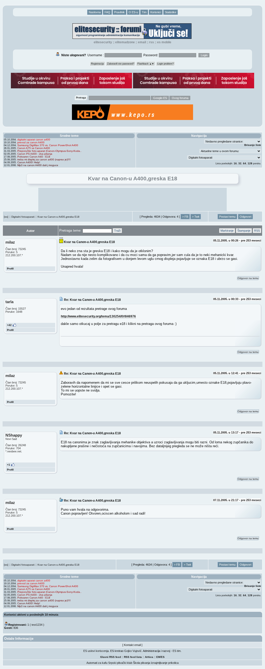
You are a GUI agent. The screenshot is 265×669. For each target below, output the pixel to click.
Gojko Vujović (133, 650)
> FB (185, 216)
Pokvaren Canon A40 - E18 (33, 156)
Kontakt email (132, 644)
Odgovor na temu (248, 278)
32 (239, 163)
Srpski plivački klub (120, 662)
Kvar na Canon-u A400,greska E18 (58, 216)
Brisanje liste (252, 145)
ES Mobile (164, 42)
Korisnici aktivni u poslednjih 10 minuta (31, 614)
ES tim (177, 650)
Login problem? (165, 63)
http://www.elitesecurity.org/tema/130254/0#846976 (98, 316)
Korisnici (155, 12)
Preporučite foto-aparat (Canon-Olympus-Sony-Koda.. (49, 151)
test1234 (37, 624)
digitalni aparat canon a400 (33, 139)
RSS (151, 42)
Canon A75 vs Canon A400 (33, 148)
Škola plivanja (141, 662)
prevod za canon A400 (31, 142)
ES (163, 657)
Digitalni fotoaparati (22, 216)
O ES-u (133, 12)
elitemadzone (125, 42)
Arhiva (149, 657)
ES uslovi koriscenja (96, 650)
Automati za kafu (96, 662)
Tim (144, 12)
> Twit (195, 216)
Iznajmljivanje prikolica (165, 662)
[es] (6, 216)
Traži (117, 230)
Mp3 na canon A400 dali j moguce (37, 165)
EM (158, 657)
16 (235, 163)
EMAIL (142, 42)
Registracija (97, 63)
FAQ (107, 12)
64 (244, 163)
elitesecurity (103, 42)
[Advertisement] (132, 199)
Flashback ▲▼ (145, 63)
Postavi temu (227, 216)
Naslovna (95, 12)
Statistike (170, 12)
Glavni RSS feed (110, 657)
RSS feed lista (133, 657)
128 (250, 163)
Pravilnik (119, 12)
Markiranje (227, 230)
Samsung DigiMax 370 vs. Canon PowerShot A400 (47, 145)
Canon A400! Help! (28, 162)
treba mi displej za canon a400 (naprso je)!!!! (44, 159)
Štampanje (244, 230)
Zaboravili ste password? (120, 63)
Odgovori (245, 216)
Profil (10, 268)
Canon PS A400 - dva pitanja (34, 153)
